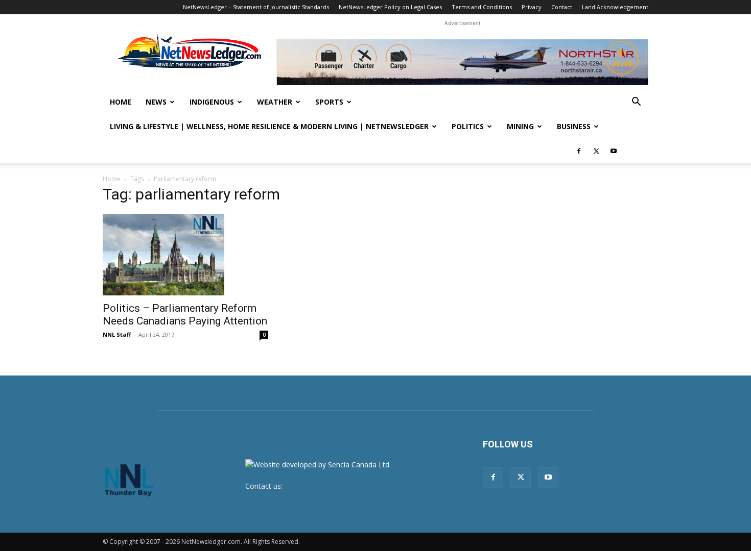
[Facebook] (578, 151)
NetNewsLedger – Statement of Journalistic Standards (256, 7)
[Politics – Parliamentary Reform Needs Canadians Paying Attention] (185, 254)
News (156, 102)
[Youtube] (613, 151)
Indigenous (212, 102)
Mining (520, 126)
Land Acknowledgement (615, 7)
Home (120, 102)
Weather (274, 102)
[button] (636, 103)
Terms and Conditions (482, 7)
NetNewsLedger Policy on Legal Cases (390, 7)
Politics (468, 126)
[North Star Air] (462, 62)
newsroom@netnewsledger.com (338, 486)
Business (574, 126)
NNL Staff (117, 334)
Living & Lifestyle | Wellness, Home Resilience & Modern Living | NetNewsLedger (269, 126)
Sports (329, 102)
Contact (561, 7)
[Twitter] (596, 151)
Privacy (532, 7)
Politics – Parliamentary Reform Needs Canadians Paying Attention (185, 314)
